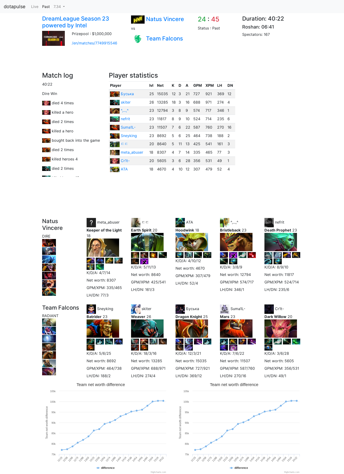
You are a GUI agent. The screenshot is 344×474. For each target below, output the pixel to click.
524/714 (291, 282)
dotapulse (15, 6)
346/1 (239, 289)
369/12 (196, 375)
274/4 (150, 375)
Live (34, 6)
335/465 (114, 287)
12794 (245, 274)
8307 (111, 280)
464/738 (114, 368)
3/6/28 (283, 353)
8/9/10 (282, 267)
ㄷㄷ (124, 143)
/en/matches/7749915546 (94, 43)
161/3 (149, 289)
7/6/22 (238, 353)
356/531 (291, 368)
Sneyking (129, 135)
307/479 (202, 275)
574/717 (247, 282)
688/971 (158, 368)
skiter (126, 102)
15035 (201, 360)
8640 (156, 274)
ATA (124, 169)
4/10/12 (194, 260)
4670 (200, 268)
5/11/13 (149, 267)
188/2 (106, 375)
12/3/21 (194, 353)
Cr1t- (125, 160)
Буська (127, 93)
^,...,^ (125, 110)
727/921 (202, 368)
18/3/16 (150, 353)
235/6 (283, 289)
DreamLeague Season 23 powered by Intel (75, 22)
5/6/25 (105, 353)
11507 (245, 360)
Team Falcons (164, 38)
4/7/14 (104, 272)
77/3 (105, 295)
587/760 (247, 368)
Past (46, 6)
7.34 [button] (58, 6)
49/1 (282, 375)
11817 (289, 274)
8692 (111, 360)
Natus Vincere (165, 19)
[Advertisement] (124, 61)
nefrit (125, 118)
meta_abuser (132, 152)
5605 (289, 360)
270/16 (240, 375)
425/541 (158, 282)
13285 (156, 360)
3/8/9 (237, 267)
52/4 (194, 283)
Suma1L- (128, 127)
